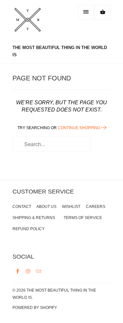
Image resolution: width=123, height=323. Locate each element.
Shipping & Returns (33, 217)
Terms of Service (83, 217)
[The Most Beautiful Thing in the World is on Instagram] (28, 271)
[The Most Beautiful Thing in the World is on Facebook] (17, 271)
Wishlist (71, 206)
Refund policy (28, 229)
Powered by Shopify (34, 307)
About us (46, 206)
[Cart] (103, 12)
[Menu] (86, 12)
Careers (95, 206)
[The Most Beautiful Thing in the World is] (38, 23)
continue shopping (79, 128)
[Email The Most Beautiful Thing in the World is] (38, 271)
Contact (21, 206)
